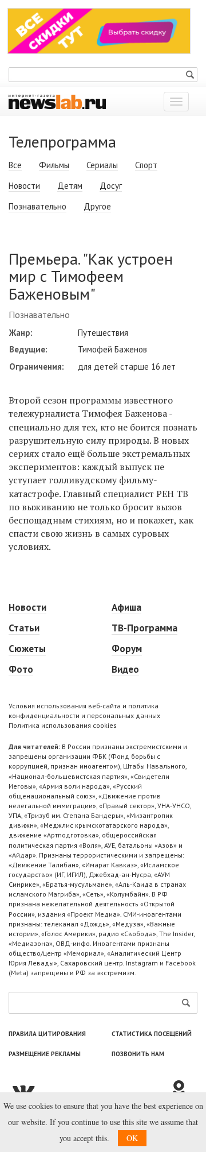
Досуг (111, 185)
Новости (24, 185)
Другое (97, 206)
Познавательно (37, 206)
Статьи (24, 628)
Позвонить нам (138, 1054)
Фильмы (54, 165)
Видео (125, 669)
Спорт (146, 165)
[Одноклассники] (183, 1090)
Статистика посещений (152, 1034)
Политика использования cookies (63, 725)
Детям (69, 185)
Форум (127, 648)
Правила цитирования (47, 1034)
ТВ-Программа (144, 628)
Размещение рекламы (45, 1054)
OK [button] (132, 1137)
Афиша (126, 607)
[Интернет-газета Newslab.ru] (57, 101)
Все (15, 165)
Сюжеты (27, 648)
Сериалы (102, 165)
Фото (21, 669)
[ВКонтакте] (89, 1090)
